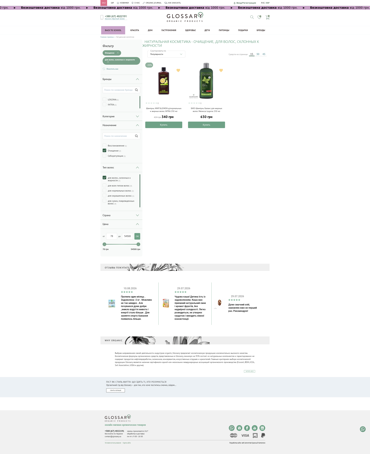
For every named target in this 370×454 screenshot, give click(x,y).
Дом (150, 30)
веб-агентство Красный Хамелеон (253, 443)
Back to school (113, 30)
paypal (263, 435)
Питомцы (224, 30)
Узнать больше (115, 390)
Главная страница (107, 37)
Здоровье (190, 30)
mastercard (233, 435)
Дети (207, 30)
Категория (108, 116)
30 (257, 54)
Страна (106, 215)
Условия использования (113, 443)
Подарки (243, 30)
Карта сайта (127, 443)
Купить (163, 124)
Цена (105, 224)
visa (245, 435)
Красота (134, 30)
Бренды (261, 30)
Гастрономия (168, 30)
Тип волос (108, 167)
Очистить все (112, 69)
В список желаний (178, 70)
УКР (268, 2)
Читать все (250, 371)
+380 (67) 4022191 (116, 16)
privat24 (255, 435)
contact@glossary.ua (113, 436)
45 (263, 54)
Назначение (109, 125)
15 (251, 54)
